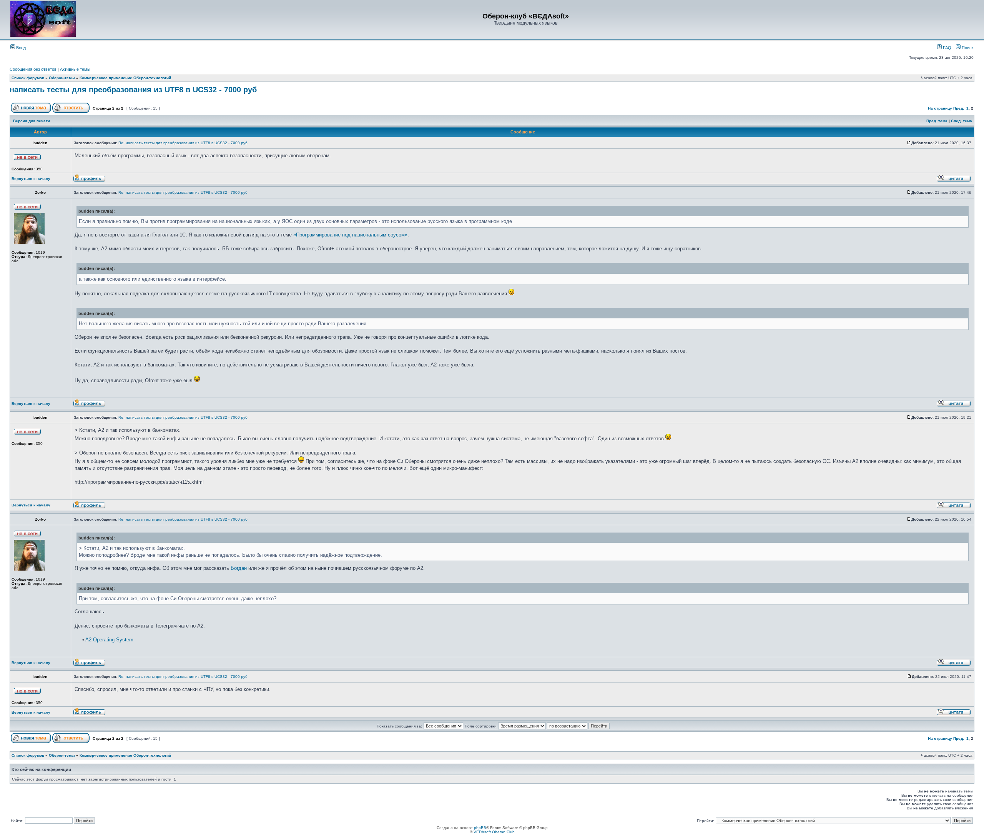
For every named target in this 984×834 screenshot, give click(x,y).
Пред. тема (936, 121)
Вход (20, 47)
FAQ (946, 47)
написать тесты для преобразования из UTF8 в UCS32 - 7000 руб (133, 89)
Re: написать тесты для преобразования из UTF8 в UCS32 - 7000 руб (183, 143)
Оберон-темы (62, 78)
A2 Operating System (109, 640)
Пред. (958, 108)
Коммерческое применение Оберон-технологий (125, 78)
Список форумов (28, 78)
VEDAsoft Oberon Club (494, 832)
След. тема (961, 121)
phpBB (480, 828)
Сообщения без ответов (33, 69)
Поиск (967, 47)
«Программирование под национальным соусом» (350, 235)
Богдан (239, 568)
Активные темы (75, 69)
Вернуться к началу (31, 178)
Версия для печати (31, 121)
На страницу (940, 108)
